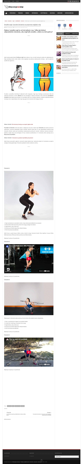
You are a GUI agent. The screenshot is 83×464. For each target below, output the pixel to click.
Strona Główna (7, 1)
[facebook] (68, 1)
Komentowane (75, 33)
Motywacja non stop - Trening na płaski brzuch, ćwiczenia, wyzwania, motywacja (27, 461)
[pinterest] (76, 1)
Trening (20, 13)
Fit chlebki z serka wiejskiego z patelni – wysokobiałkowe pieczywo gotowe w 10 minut (70, 38)
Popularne (60, 33)
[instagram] (70, 1)
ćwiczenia (16, 27)
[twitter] (72, 1)
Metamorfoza (69, 13)
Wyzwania (35, 13)
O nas (13, 1)
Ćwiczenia (12, 13)
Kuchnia (52, 13)
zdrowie (26, 27)
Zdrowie (59, 13)
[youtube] (74, 1)
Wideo (27, 13)
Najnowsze (67, 33)
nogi (19, 27)
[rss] (78, 1)
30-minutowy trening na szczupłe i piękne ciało (22, 124)
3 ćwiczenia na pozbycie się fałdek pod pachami (22, 137)
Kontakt (17, 1)
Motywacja (44, 13)
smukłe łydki (22, 27)
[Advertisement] (28, 46)
